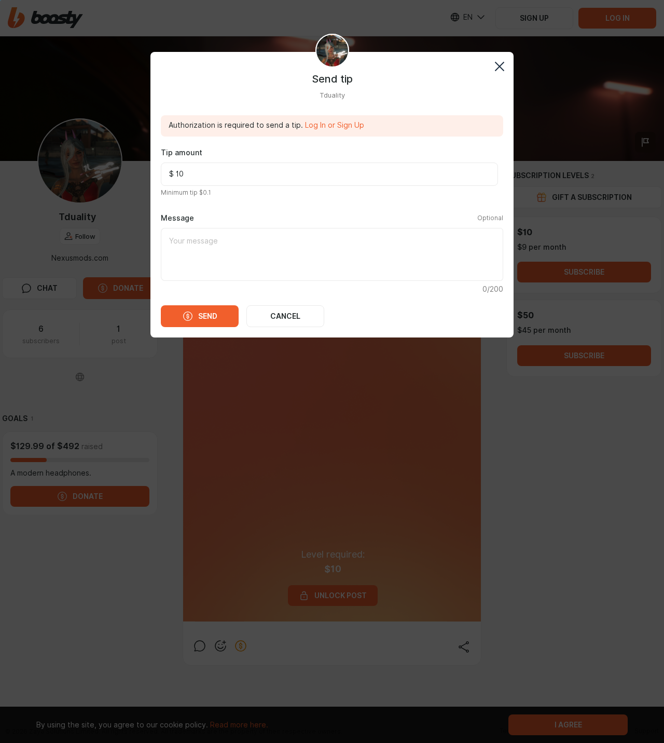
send (207, 316)
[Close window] (499, 66)
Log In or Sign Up (334, 125)
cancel (285, 316)
